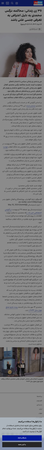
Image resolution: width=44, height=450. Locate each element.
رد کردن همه (22, 444)
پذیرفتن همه (22, 438)
